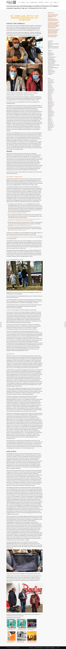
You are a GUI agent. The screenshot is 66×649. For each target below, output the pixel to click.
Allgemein (49, 45)
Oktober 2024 (50, 91)
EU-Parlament (50, 58)
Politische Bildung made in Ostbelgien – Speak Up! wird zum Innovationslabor (53, 19)
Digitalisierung (50, 53)
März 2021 (49, 130)
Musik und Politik (51, 63)
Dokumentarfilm (50, 54)
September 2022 (50, 115)
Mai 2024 (49, 97)
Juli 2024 (49, 94)
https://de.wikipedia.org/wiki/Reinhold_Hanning (21, 225)
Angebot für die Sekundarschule (53, 47)
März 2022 (49, 120)
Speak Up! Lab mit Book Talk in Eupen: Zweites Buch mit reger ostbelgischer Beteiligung (53, 15)
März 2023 (49, 110)
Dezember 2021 (50, 124)
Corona (49, 51)
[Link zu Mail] (57, 647)
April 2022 (49, 119)
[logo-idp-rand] (11, 3)
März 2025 (49, 86)
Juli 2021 (49, 128)
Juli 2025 (49, 83)
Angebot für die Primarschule (53, 46)
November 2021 (50, 126)
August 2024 (50, 93)
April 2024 (49, 98)
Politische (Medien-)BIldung (52, 67)
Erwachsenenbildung (51, 57)
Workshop (49, 74)
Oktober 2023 (50, 103)
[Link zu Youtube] (59, 647)
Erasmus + (49, 55)
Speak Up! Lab (50, 70)
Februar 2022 (50, 122)
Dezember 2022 (50, 111)
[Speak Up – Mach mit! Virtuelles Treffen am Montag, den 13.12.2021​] (1, 324)
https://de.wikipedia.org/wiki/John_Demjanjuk (17, 212)
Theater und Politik (51, 71)
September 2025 (50, 82)
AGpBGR (49, 42)
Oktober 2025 (50, 81)
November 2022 (50, 112)
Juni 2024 (49, 95)
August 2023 (50, 106)
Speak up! (49, 68)
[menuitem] (19, 2)
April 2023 (49, 108)
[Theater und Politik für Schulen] (65, 324)
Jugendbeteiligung (51, 59)
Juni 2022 (49, 116)
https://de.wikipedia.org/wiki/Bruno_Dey (18, 230)
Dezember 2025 (50, 79)
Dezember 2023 (50, 102)
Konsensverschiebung (51, 61)
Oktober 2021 (50, 127)
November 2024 (50, 90)
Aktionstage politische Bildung (53, 43)
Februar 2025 (50, 87)
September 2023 (50, 104)
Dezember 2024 (50, 89)
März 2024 (49, 99)
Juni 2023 (49, 107)
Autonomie (50, 50)
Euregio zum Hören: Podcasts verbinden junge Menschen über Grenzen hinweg (53, 36)
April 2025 (49, 85)
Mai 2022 (49, 118)
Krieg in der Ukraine (51, 62)
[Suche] (59, 2)
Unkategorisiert (50, 72)
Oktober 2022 (50, 114)
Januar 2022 (50, 123)
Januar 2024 (50, 100)
